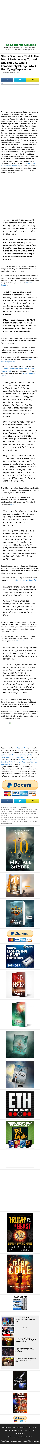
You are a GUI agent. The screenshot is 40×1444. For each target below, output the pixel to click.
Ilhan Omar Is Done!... (21, 1328)
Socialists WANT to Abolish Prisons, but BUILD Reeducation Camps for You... (25, 1319)
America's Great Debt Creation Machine (15, 809)
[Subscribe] (32, 80)
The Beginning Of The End (25, 755)
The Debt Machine (30, 813)
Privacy (7, 1430)
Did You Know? (30, 1430)
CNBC (12, 504)
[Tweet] (20, 80)
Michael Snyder (20, 748)
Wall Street (4, 815)
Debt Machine (18, 811)
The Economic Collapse (20, 44)
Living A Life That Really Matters (13, 757)
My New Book (6, 1427)
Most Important (20, 1433)
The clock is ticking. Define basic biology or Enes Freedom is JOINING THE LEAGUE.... (25, 1350)
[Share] (7, 80)
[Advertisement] (20, 21)
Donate (28, 1427)
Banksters (6, 807)
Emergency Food (17, 1430)
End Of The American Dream (16, 762)
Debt (11, 811)
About (35, 1427)
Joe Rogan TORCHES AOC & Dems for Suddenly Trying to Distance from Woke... (26, 1360)
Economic (34, 811)
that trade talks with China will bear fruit (22, 580)
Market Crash (19, 813)
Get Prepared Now (8, 755)
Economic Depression (8, 813)
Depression (27, 811)
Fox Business (22, 641)
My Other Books (18, 1427)
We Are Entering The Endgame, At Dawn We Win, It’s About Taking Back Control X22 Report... (26, 1339)
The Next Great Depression (18, 807)
